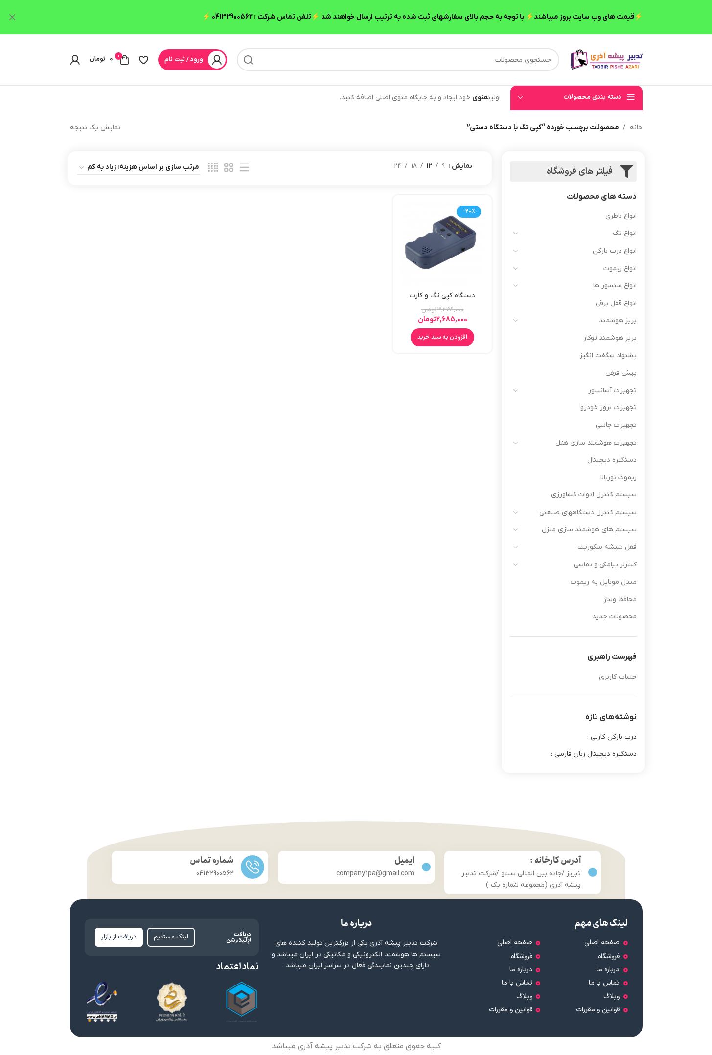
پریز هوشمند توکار (610, 338)
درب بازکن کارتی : (612, 737)
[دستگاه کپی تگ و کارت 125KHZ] (442, 244)
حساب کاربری (618, 676)
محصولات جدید (614, 616)
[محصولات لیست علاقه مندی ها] (143, 60)
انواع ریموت (620, 268)
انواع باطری (621, 216)
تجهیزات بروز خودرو (608, 407)
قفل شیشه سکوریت (607, 547)
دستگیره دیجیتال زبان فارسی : (594, 754)
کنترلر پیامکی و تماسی (605, 564)
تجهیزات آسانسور (612, 390)
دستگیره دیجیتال (612, 460)
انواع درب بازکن (615, 251)
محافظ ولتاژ (620, 599)
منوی (480, 97)
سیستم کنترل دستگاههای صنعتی (588, 512)
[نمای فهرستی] (244, 168)
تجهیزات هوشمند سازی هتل (596, 442)
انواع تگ (625, 233)
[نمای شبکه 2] (228, 168)
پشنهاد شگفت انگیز (608, 355)
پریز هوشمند (618, 320)
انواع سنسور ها (615, 285)
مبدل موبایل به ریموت (604, 581)
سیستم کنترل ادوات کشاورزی (594, 494)
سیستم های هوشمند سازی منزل (589, 529)
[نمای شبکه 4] (213, 168)
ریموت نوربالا (618, 477)
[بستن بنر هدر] (12, 17)
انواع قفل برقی (616, 303)
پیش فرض (621, 372)
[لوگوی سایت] (606, 59)
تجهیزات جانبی (616, 425)
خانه (636, 127)
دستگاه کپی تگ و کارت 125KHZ (442, 300)
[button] (442, 337)
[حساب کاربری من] (75, 60)
